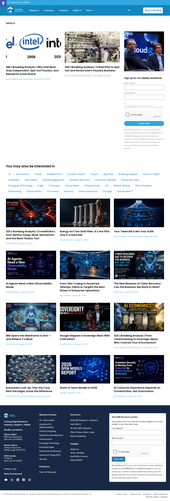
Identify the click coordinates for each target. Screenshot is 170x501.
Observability (34, 191)
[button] (3, 3)
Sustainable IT (125, 191)
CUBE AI (77, 10)
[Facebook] (23, 479)
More (88, 10)
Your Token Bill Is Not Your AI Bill (133, 231)
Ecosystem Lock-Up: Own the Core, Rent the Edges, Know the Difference (29, 389)
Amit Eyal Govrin (66, 240)
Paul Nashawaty (12, 292)
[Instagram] (29, 479)
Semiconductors (88, 191)
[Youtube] (5, 479)
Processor (53, 191)
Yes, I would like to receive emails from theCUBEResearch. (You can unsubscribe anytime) (143, 106)
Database (14, 179)
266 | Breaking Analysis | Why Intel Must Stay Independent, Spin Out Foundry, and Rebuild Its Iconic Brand (32, 70)
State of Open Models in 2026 (78, 387)
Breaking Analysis (128, 174)
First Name (130, 93)
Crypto (94, 174)
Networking (14, 191)
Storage (107, 191)
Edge (41, 185)
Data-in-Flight (151, 174)
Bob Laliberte (65, 295)
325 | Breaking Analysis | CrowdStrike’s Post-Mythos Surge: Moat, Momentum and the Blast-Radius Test (30, 235)
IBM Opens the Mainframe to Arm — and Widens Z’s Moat (28, 337)
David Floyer (28, 79)
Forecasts (54, 185)
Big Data (108, 174)
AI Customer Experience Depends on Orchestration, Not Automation (137, 389)
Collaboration (54, 174)
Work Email (130, 83)
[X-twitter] (11, 479)
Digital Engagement (53, 179)
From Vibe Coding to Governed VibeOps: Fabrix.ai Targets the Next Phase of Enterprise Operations (82, 287)
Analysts (63, 10)
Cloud (38, 174)
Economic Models (105, 179)
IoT (107, 185)
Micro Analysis (143, 185)
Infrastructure (92, 185)
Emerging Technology (20, 185)
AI (9, 174)
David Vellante (12, 79)
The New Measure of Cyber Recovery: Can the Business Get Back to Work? (137, 285)
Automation (22, 174)
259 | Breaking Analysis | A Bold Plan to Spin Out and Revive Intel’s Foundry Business (92, 68)
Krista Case (118, 292)
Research (34, 10)
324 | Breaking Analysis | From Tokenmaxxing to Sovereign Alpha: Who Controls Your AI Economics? (136, 339)
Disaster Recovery (80, 179)
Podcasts (49, 10)
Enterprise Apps (130, 179)
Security (69, 191)
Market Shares (122, 185)
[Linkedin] (17, 479)
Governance (72, 185)
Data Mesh (31, 179)
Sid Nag (63, 393)
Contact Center (76, 174)
